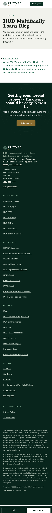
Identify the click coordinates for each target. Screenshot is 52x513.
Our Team (7, 374)
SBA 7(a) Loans (25, 162)
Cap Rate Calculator (11, 281)
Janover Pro (17, 165)
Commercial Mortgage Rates (15, 355)
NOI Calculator (9, 275)
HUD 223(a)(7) (9, 218)
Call (13, 510)
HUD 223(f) (8, 212)
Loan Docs (7, 327)
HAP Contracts (9, 338)
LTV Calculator (9, 286)
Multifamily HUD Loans (12, 234)
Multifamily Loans (17, 159)
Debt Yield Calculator (12, 264)
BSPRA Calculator (11, 248)
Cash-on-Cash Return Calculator (17, 291)
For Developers (10, 58)
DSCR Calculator (10, 259)
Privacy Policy (9, 412)
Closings (7, 379)
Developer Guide (10, 349)
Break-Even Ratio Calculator (15, 297)
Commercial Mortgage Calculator (17, 253)
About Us (7, 369)
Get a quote (36, 4)
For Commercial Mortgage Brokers (18, 385)
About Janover (9, 390)
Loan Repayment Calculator (15, 270)
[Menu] (47, 4)
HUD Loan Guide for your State (16, 316)
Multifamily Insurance (12, 322)
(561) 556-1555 (9, 182)
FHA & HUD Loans (11, 201)
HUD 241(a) (8, 223)
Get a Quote (8, 396)
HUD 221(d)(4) (9, 207)
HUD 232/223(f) (10, 228)
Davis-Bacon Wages (12, 344)
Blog (5, 311)
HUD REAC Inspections (13, 333)
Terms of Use (9, 418)
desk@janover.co (10, 187)
